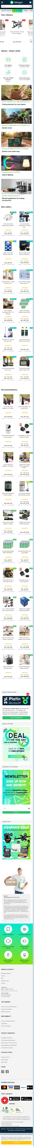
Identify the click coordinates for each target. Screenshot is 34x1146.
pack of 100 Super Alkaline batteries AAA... (25, 311)
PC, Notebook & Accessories (8, 1040)
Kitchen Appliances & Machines (9, 1045)
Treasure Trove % (5, 1057)
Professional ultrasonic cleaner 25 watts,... (24, 667)
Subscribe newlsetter (6, 1009)
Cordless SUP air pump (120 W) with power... (24, 523)
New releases (4, 1059)
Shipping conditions (6, 973)
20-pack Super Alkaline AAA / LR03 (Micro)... (8, 551)
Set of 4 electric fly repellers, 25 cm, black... (8, 407)
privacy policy (27, 1139)
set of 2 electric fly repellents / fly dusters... (8, 465)
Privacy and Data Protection (8, 1021)
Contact (3, 983)
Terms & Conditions (6, 1026)
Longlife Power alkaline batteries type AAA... (24, 609)
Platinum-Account (5, 1011)
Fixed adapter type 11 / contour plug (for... (24, 580)
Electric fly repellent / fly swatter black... (25, 407)
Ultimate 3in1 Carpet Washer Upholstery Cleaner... (24, 466)
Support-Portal (5, 981)
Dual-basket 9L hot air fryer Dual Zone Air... (8, 580)
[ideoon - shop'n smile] (16, 2)
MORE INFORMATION (16, 717)
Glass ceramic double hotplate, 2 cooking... (8, 523)
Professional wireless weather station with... (24, 369)
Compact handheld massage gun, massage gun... (25, 225)
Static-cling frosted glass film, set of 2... (8, 369)
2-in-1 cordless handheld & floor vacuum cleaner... (8, 609)
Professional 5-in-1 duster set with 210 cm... (8, 282)
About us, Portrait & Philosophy (9, 1006)
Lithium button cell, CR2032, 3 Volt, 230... (8, 253)
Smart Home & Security (7, 1047)
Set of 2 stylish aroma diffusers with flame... (24, 253)
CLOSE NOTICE (16, 1142)
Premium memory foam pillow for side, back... (8, 638)
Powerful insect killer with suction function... (8, 436)
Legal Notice (4, 1023)
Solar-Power (4, 1062)
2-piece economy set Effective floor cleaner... (24, 340)
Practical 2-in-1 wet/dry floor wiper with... (8, 340)
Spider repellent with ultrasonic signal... (8, 667)
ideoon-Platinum (6, 10)
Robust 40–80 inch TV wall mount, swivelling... (17, 32)
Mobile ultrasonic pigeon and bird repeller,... (8, 494)
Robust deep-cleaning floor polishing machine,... (24, 494)
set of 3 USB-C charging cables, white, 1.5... (25, 282)
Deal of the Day (17, 10)
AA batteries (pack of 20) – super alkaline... (24, 551)
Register (16, 812)
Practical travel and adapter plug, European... (8, 224)
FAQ (2, 978)
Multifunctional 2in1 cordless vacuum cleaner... (24, 638)
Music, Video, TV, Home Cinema (9, 1042)
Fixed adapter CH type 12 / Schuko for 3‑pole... (24, 436)
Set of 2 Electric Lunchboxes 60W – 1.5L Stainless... (8, 312)
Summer (25, 10)
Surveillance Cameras (6, 1037)
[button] (2, 34)
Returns (3, 976)
